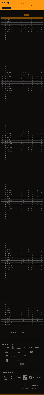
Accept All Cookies (6, 8)
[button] (17, 8)
